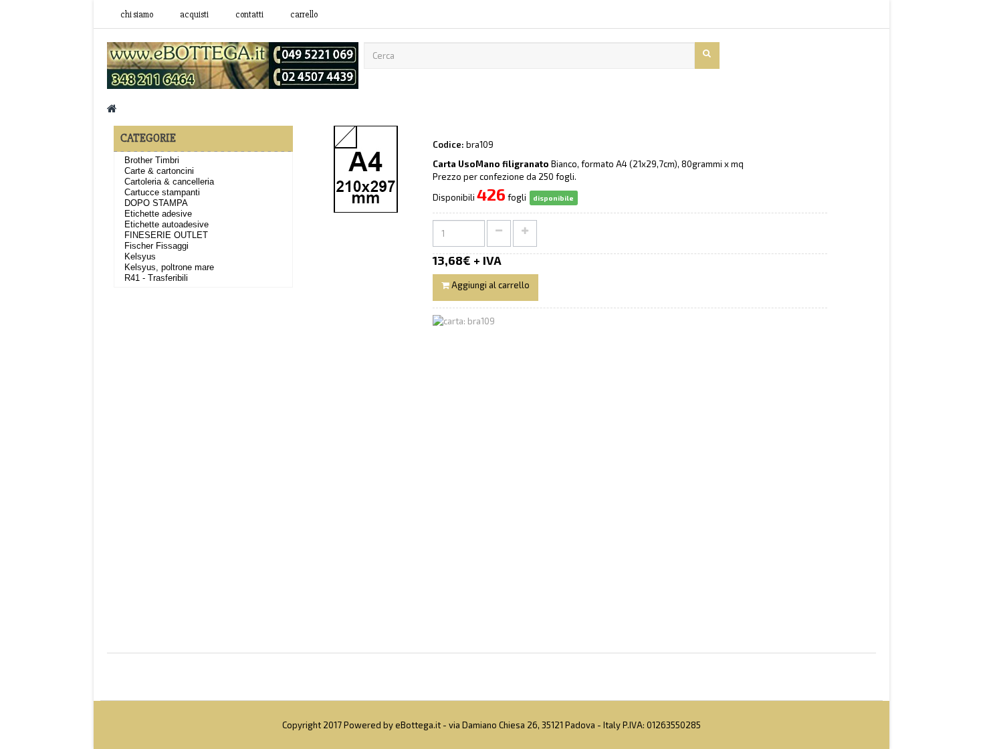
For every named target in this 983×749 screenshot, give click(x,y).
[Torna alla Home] (112, 108)
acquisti (194, 14)
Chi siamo (136, 14)
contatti (249, 14)
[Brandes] (232, 64)
